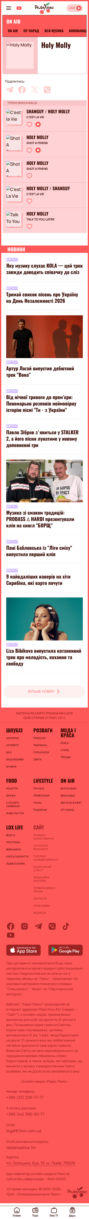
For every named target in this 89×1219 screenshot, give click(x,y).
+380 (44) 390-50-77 (25, 1114)
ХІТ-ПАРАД (31, 30)
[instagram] (24, 926)
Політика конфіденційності (44, 858)
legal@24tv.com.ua (23, 1130)
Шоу (9, 752)
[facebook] (22, 89)
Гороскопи (41, 752)
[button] (29, 124)
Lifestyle (43, 780)
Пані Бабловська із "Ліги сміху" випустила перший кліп (39, 551)
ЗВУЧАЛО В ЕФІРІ (71, 802)
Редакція (39, 912)
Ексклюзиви (14, 759)
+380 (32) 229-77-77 (25, 1097)
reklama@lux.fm (21, 1147)
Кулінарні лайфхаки (13, 804)
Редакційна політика (41, 879)
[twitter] (34, 89)
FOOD (11, 780)
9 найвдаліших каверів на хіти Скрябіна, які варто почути (38, 579)
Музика (11, 766)
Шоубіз (14, 730)
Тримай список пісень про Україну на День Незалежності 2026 (42, 297)
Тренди (66, 757)
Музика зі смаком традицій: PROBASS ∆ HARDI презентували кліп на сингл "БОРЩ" (40, 519)
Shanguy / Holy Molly (48, 111)
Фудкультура (15, 813)
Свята (37, 759)
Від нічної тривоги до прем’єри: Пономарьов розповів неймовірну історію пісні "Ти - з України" (41, 403)
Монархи (12, 738)
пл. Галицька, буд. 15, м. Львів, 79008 (40, 1163)
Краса (65, 743)
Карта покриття (17, 856)
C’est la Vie (35, 117)
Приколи (39, 738)
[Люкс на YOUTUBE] (19, 8)
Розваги (43, 730)
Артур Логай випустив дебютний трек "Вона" (40, 371)
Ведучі (10, 835)
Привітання (41, 795)
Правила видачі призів (44, 889)
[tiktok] (66, 926)
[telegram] (9, 89)
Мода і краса (68, 733)
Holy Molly (37, 137)
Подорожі (40, 810)
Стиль (65, 750)
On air (13, 30)
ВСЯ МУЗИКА (54, 30)
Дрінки (11, 795)
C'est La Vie (35, 194)
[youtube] (10, 935)
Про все (38, 788)
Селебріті (12, 745)
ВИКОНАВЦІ (78, 30)
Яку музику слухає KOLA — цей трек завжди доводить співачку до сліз (44, 269)
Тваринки (40, 745)
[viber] (47, 89)
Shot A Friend (37, 143)
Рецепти (12, 788)
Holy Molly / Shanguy (48, 188)
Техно (37, 802)
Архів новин (41, 905)
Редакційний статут (42, 868)
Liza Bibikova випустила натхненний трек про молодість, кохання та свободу (43, 657)
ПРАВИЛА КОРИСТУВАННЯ (43, 836)
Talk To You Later (40, 219)
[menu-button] (8, 8)
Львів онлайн (15, 863)
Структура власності (40, 847)
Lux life (14, 827)
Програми (13, 842)
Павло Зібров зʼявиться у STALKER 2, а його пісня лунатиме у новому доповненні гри (42, 438)
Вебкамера (13, 849)
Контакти (40, 898)
